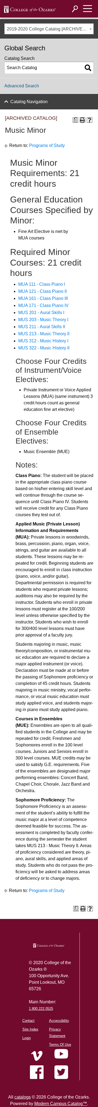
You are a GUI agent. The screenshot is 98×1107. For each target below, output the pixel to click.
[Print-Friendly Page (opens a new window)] (82, 120)
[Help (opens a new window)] (89, 120)
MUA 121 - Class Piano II (42, 291)
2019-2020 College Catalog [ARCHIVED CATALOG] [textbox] (50, 29)
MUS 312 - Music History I (43, 341)
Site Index (30, 1029)
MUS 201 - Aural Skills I (41, 312)
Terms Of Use (60, 1045)
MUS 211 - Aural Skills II (41, 326)
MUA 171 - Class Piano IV (43, 305)
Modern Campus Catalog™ (60, 1103)
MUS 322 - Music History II (43, 348)
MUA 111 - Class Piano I (41, 284)
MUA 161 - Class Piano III (43, 298)
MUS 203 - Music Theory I (43, 319)
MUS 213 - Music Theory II (43, 333)
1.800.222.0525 (41, 1009)
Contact (28, 1021)
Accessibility (59, 1021)
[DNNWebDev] (30, 9)
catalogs (22, 1097)
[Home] (37, 1056)
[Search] (75, 8)
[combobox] (49, 28)
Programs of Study (47, 145)
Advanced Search (21, 86)
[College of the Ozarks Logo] (49, 945)
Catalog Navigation (29, 101)
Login (26, 1038)
